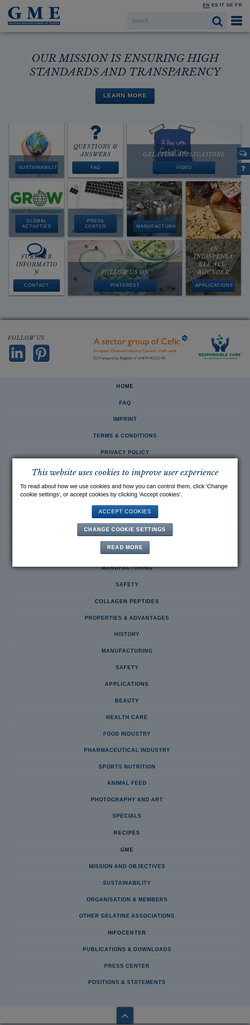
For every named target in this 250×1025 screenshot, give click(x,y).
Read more (125, 547)
